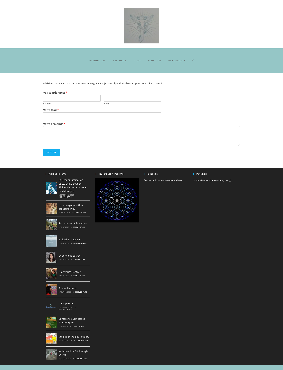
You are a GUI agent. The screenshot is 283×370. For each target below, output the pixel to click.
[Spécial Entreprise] (51, 241)
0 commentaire (66, 197)
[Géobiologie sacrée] (51, 257)
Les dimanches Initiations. (74, 336)
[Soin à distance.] (51, 289)
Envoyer (52, 152)
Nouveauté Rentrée (70, 271)
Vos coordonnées (55, 92)
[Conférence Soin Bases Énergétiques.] (51, 322)
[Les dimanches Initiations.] (51, 338)
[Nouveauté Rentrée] (51, 273)
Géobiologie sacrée (70, 255)
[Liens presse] (51, 305)
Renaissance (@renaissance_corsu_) (213, 180)
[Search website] (193, 60)
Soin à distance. (68, 288)
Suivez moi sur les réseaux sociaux (163, 180)
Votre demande (54, 124)
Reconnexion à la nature (73, 223)
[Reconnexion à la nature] (51, 224)
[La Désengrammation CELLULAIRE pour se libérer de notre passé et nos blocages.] (51, 188)
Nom (106, 103)
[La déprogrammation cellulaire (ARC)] (51, 208)
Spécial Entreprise (69, 239)
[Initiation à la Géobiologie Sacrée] (51, 354)
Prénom (47, 103)
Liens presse (66, 303)
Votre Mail (51, 110)
